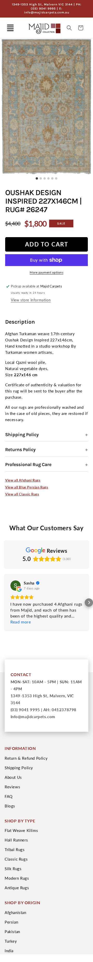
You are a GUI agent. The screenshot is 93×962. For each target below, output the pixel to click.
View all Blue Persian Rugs (26, 487)
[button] (10, 28)
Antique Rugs (17, 887)
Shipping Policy (22, 434)
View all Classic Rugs (22, 494)
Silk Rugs (13, 868)
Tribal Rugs (15, 849)
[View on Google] (15, 585)
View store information (31, 300)
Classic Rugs (16, 859)
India (9, 950)
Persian (11, 922)
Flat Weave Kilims (21, 830)
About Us (13, 777)
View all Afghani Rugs (23, 480)
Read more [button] (20, 621)
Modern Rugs (17, 878)
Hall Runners (16, 840)
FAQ (9, 796)
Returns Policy (20, 449)
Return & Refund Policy (26, 758)
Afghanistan (15, 912)
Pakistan (12, 931)
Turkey (11, 941)
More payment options (46, 272)
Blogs (10, 806)
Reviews (12, 786)
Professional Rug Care (28, 464)
